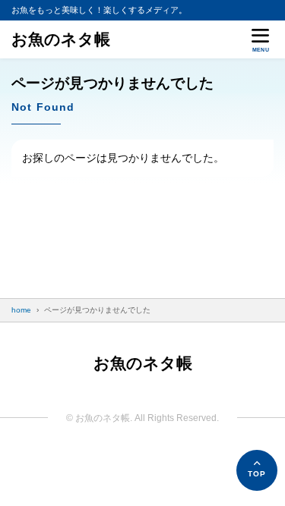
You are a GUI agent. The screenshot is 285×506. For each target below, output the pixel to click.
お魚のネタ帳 (60, 39)
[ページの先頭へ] (256, 470)
